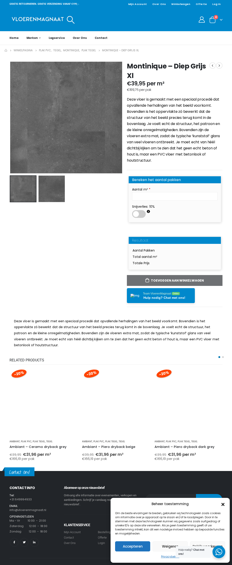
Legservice (57, 38)
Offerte (201, 4)
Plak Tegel (39, 441)
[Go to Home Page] (6, 50)
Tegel (49, 441)
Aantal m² (141, 189)
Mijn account (137, 4)
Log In (216, 4)
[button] (223, 504)
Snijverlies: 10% (143, 206)
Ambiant (15, 441)
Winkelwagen (180, 4)
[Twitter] (24, 542)
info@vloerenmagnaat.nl (28, 510)
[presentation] (10, 117)
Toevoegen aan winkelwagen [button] (70, 376)
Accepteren (133, 546)
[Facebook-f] (14, 542)
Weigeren (170, 546)
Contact (101, 38)
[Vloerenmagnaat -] (38, 19)
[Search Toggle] (70, 20)
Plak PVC (26, 441)
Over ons (159, 4)
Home (14, 38)
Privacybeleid (170, 556)
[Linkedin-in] (34, 542)
